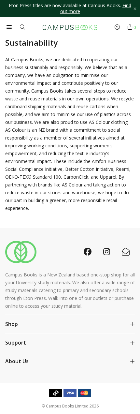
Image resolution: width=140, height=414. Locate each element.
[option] (70, 8)
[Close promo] (135, 8)
